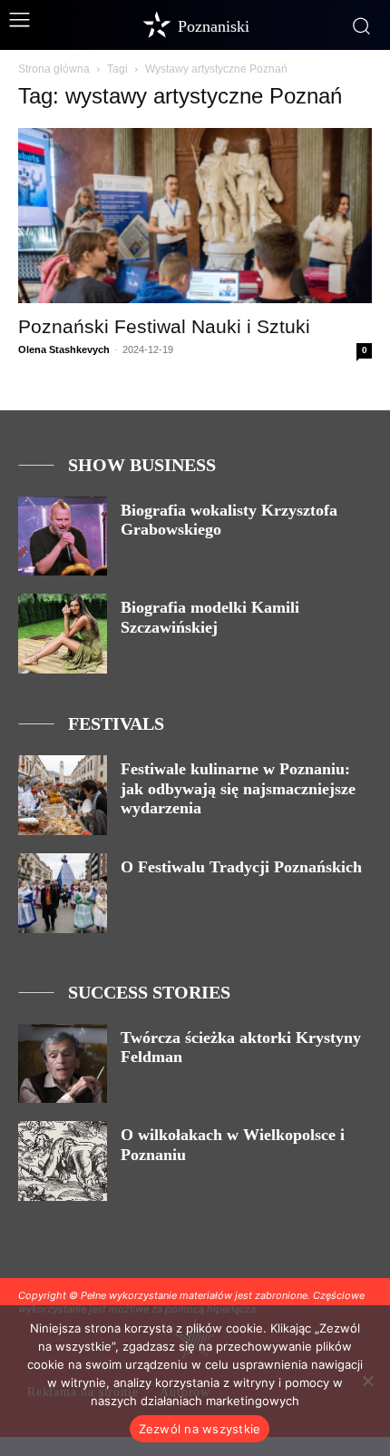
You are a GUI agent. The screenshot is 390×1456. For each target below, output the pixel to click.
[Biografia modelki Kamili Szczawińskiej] (62, 634)
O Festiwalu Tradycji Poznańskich (241, 867)
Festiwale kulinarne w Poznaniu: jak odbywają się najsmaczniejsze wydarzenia (238, 788)
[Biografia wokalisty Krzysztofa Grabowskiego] (62, 536)
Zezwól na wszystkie (200, 1429)
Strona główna (54, 69)
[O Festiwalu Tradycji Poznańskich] (62, 893)
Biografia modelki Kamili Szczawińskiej (210, 617)
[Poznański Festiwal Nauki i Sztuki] (195, 215)
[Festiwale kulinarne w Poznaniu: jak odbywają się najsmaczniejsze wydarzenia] (62, 795)
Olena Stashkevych (64, 349)
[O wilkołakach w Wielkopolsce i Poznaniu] (62, 1161)
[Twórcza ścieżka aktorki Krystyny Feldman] (62, 1064)
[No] (367, 1381)
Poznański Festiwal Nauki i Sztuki (164, 326)
